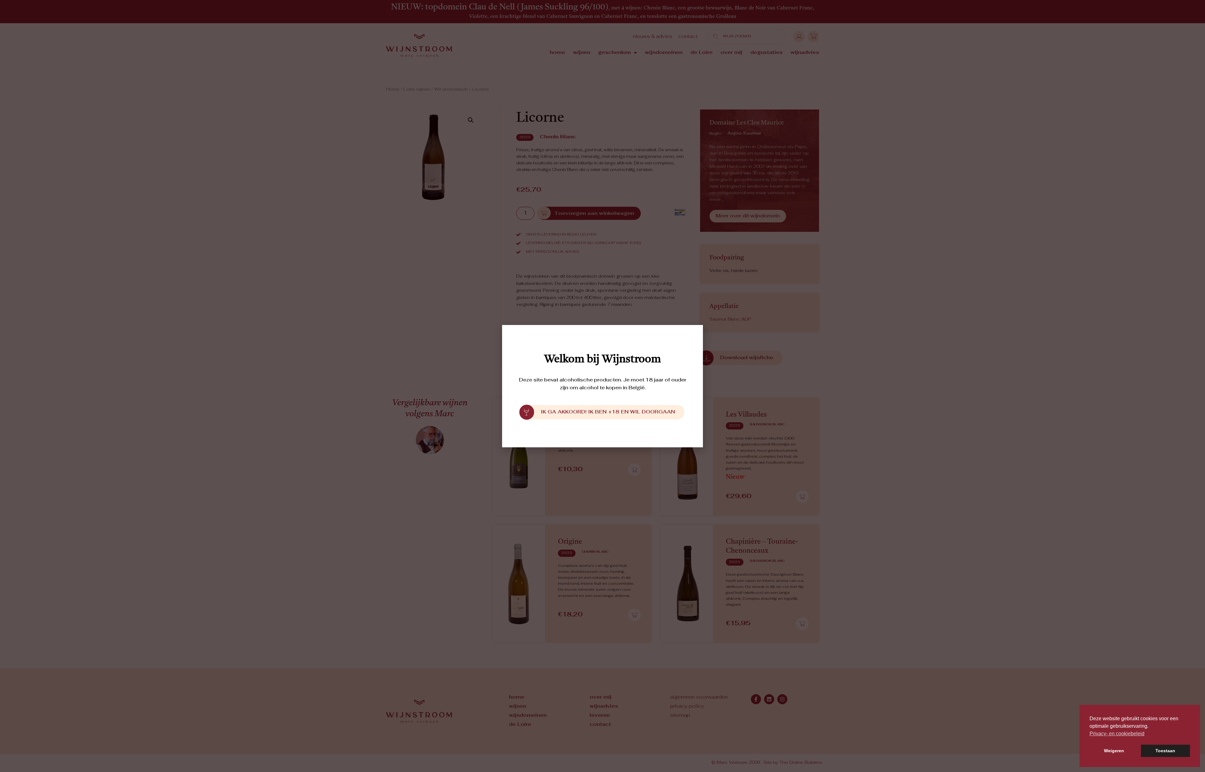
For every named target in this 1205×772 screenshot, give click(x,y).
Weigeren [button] (1114, 750)
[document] (602, 386)
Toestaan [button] (1165, 750)
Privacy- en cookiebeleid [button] (1117, 733)
